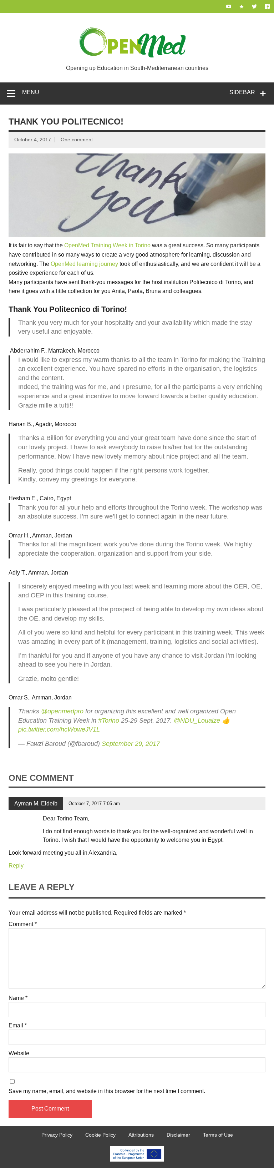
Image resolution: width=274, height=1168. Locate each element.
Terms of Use (218, 1134)
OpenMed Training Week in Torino (107, 245)
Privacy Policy (56, 1134)
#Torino (108, 720)
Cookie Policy (100, 1134)
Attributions (141, 1134)
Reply (16, 866)
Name (18, 998)
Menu (30, 92)
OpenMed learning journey (84, 264)
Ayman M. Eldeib (35, 803)
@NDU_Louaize (197, 720)
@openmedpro (62, 711)
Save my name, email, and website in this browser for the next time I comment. (107, 1091)
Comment (23, 924)
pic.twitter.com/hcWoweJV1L (59, 729)
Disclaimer (178, 1134)
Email (18, 1025)
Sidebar (242, 92)
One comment (77, 139)
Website (19, 1053)
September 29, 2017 (131, 743)
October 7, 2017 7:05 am (94, 803)
